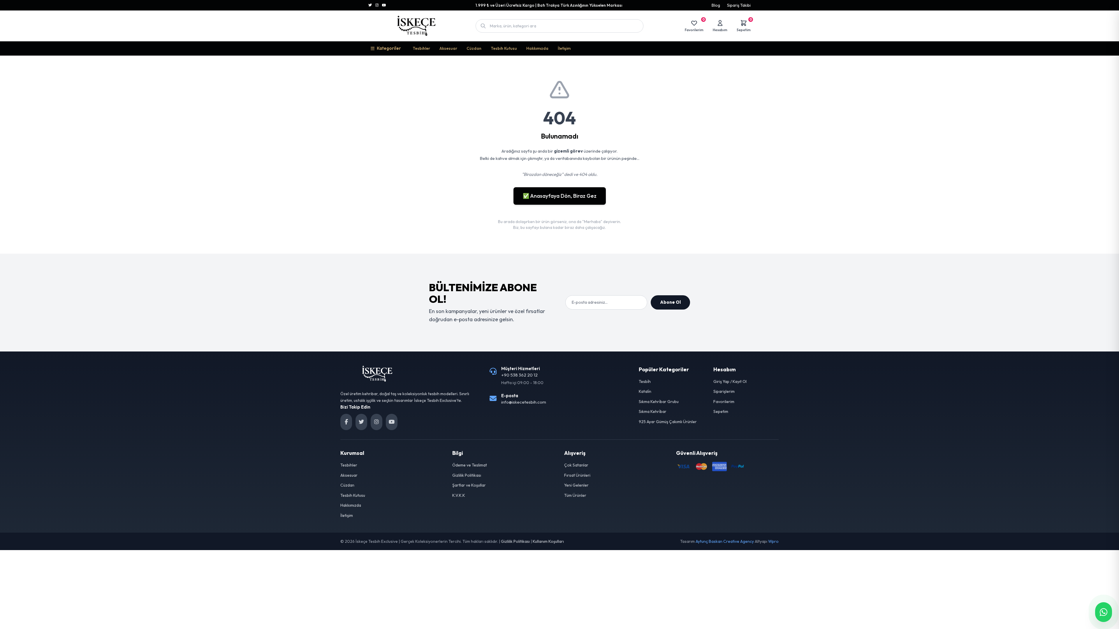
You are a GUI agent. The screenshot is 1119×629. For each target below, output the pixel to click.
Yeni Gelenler (576, 485)
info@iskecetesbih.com (523, 402)
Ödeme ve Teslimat (469, 465)
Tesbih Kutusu (504, 48)
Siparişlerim (724, 391)
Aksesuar (448, 48)
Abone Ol (670, 302)
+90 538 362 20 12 (519, 375)
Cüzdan (474, 48)
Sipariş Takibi (739, 5)
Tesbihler (421, 48)
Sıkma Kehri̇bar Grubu (659, 401)
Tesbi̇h (645, 381)
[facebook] (346, 422)
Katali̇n (645, 391)
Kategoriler (389, 48)
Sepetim (720, 411)
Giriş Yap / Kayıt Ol (730, 381)
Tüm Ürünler (575, 495)
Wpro (773, 541)
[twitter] (361, 422)
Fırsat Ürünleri (577, 475)
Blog (716, 5)
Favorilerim (723, 401)
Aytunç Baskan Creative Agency (725, 541)
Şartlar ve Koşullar (469, 485)
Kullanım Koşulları (548, 541)
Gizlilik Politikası (466, 475)
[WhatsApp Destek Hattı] (1103, 612)
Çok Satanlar (576, 465)
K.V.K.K (458, 495)
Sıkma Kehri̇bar (652, 411)
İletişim (564, 48)
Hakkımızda (537, 48)
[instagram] (376, 422)
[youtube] (391, 422)
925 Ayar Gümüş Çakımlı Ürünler (668, 421)
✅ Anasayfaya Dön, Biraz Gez (560, 195)
